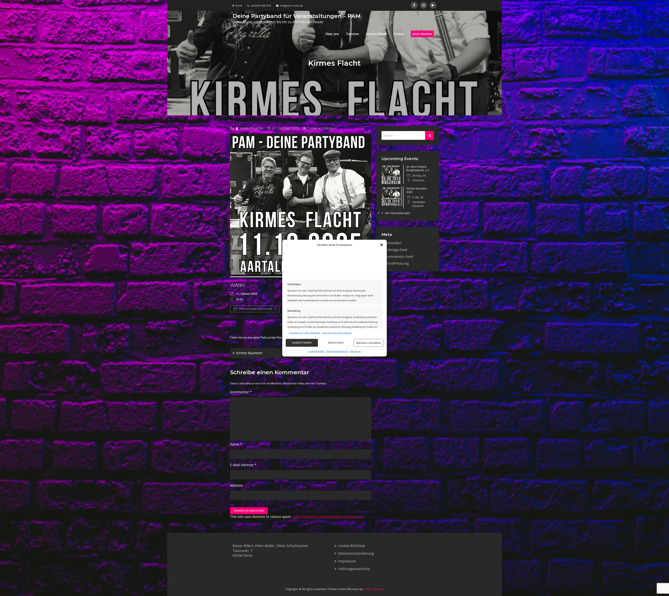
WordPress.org (397, 263)
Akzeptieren (302, 342)
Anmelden (393, 243)
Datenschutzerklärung (337, 351)
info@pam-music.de (291, 5)
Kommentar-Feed (399, 256)
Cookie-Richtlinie (316, 351)
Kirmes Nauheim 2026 (416, 190)
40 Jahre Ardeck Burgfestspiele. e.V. (418, 168)
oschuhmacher (252, 128)
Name (236, 444)
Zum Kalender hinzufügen (255, 309)
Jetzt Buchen (422, 34)
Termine (352, 34)
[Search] (429, 135)
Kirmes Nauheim (249, 353)
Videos (399, 34)
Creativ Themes (373, 589)
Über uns (332, 34)
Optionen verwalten (368, 342)
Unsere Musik (376, 34)
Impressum (355, 351)
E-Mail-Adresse (243, 464)
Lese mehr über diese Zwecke (337, 332)
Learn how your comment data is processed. (328, 516)
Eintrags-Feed (396, 249)
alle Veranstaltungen (397, 213)
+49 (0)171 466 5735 (261, 5)
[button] (381, 244)
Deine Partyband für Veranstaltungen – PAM (297, 16)
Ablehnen (336, 342)
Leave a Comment (322, 128)
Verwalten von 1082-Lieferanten (304, 332)
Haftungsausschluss (354, 568)
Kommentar (241, 392)
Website (236, 485)
